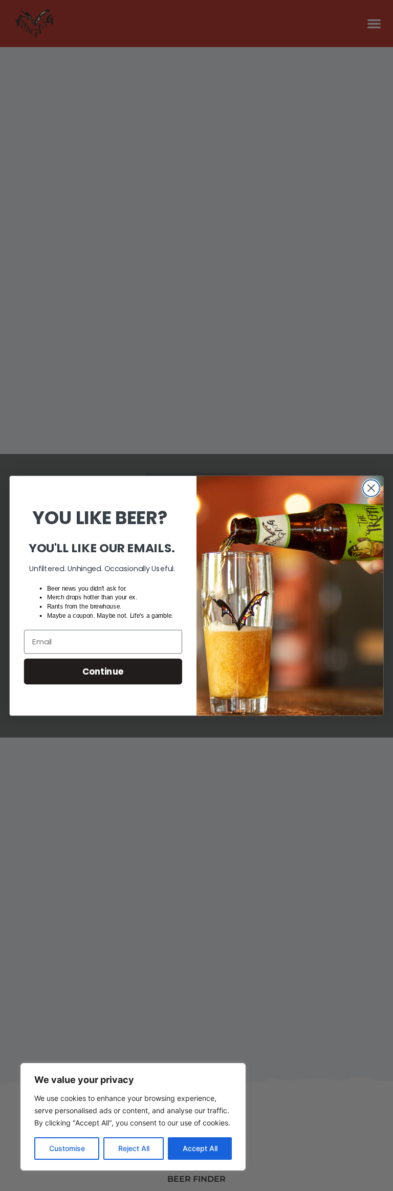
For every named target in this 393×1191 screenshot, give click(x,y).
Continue (103, 671)
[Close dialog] (371, 488)
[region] (133, 1117)
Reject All (133, 1148)
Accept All (200, 1148)
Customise (67, 1148)
